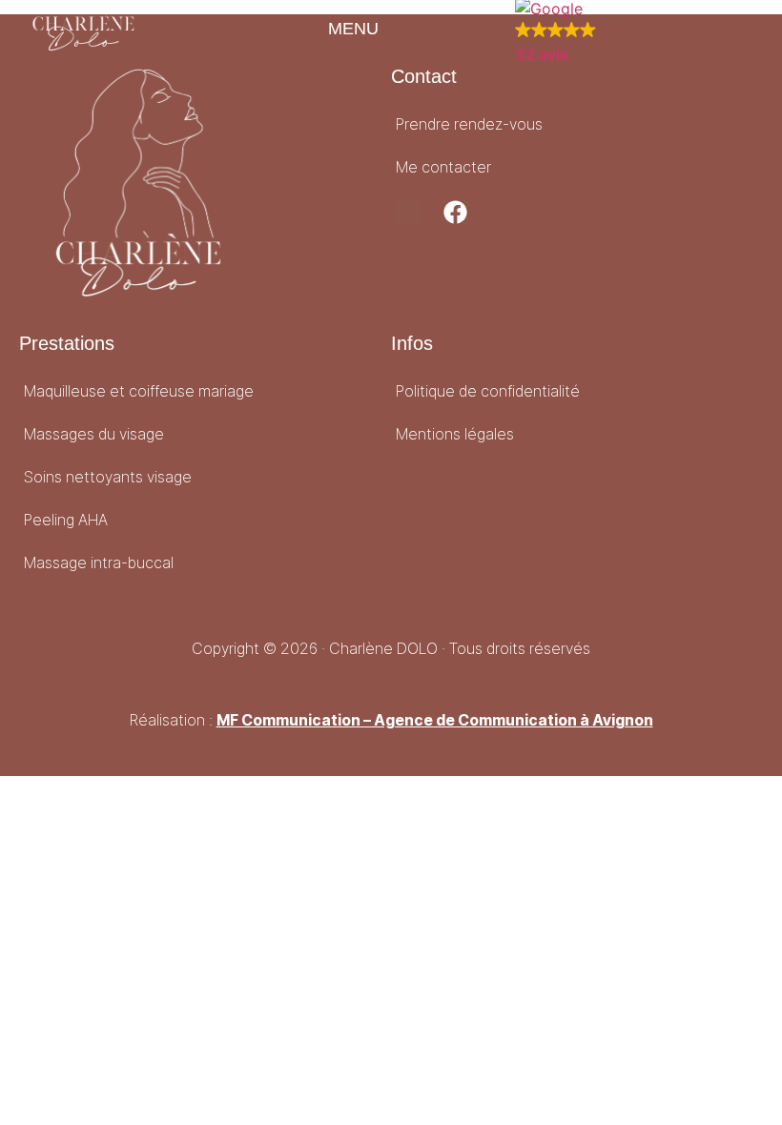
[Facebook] (455, 212)
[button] (340, 31)
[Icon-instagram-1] (408, 212)
